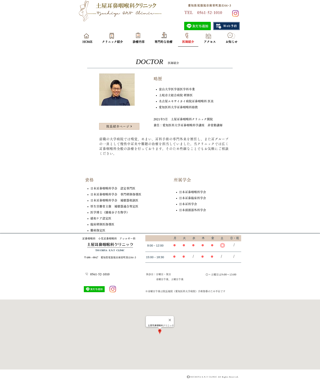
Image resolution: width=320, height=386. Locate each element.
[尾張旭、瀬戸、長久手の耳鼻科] (235, 13)
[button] (112, 42)
